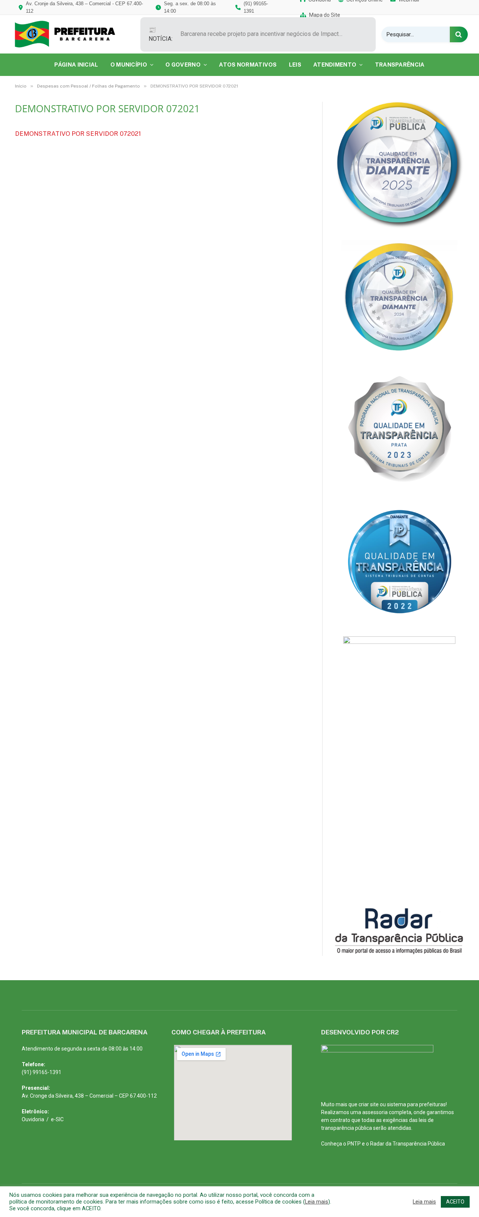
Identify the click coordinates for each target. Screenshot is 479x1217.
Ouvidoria (33, 1119)
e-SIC (57, 1119)
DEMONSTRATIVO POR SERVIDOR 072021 (78, 133)
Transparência (400, 64)
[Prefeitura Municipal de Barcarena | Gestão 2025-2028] (70, 34)
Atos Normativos (248, 64)
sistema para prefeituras (416, 1104)
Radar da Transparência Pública (407, 1144)
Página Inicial (76, 64)
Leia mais (316, 1201)
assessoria (375, 1112)
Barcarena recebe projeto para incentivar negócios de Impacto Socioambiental (264, 33)
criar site (369, 1104)
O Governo (183, 64)
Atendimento (334, 64)
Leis (295, 64)
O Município (128, 64)
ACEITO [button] (455, 1202)
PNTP (354, 1144)
